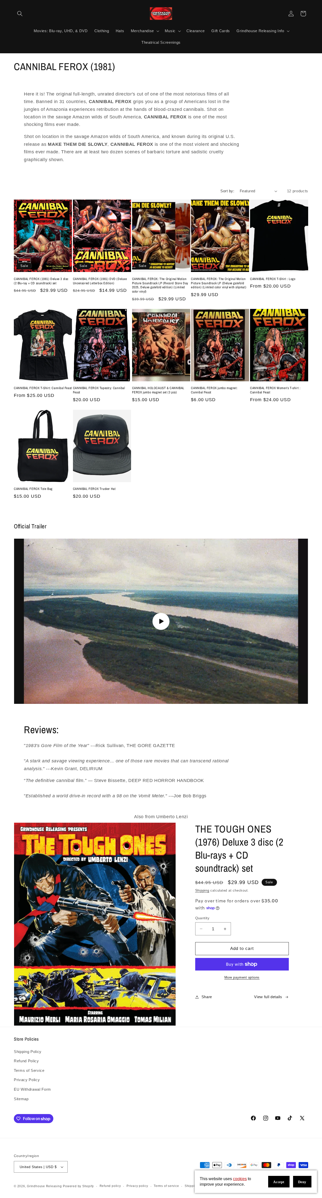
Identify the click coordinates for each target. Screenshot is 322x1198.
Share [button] (207, 997)
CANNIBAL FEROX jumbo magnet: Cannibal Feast (214, 390)
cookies (240, 1179)
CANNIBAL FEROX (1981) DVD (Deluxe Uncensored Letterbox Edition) (100, 281)
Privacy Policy (27, 1080)
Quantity (202, 918)
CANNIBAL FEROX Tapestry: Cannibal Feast (99, 390)
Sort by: (227, 191)
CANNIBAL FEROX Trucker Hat (94, 489)
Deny (302, 1182)
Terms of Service (29, 1070)
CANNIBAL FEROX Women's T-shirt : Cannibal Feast (275, 390)
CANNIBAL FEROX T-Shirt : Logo (272, 279)
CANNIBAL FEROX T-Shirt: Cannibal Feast (43, 388)
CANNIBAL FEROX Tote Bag (33, 489)
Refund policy (110, 1186)
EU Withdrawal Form (32, 1089)
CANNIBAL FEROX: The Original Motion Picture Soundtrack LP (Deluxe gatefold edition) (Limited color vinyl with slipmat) (218, 283)
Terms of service (166, 1186)
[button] (20, 14)
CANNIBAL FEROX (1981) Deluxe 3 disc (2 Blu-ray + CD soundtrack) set (41, 281)
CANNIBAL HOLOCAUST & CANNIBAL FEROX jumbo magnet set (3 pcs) (158, 390)
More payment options (242, 977)
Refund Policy (26, 1061)
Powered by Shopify (78, 1186)
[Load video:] (161, 621)
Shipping (202, 890)
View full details (268, 997)
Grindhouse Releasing (44, 1186)
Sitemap (21, 1099)
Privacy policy (137, 1186)
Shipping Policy (28, 1051)
